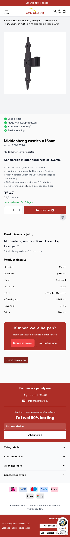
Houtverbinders (21, 20)
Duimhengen (50, 20)
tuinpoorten (28, 151)
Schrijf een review (16, 360)
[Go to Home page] (35, 11)
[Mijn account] (60, 11)
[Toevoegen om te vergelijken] (63, 217)
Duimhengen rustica (17, 23)
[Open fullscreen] (35, 63)
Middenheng (10, 151)
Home (7, 20)
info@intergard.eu (38, 401)
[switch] (63, 532)
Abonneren (35, 435)
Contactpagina (48, 343)
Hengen (36, 20)
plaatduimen (26, 185)
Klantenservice (22, 343)
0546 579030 (38, 395)
